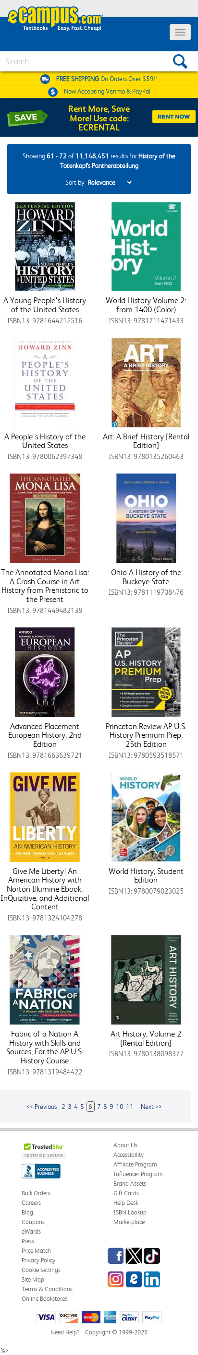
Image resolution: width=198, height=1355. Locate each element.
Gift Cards (126, 1193)
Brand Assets (129, 1183)
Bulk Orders (36, 1193)
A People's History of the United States (45, 441)
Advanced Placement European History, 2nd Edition (45, 735)
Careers (31, 1202)
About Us (125, 1145)
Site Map (33, 1279)
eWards (31, 1231)
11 (130, 1106)
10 (120, 1106)
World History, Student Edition (146, 875)
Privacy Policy (38, 1260)
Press (28, 1241)
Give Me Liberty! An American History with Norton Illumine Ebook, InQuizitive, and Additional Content (44, 889)
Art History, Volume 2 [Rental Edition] (146, 1038)
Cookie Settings (41, 1269)
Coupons (33, 1221)
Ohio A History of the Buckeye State (146, 576)
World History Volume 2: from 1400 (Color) (146, 304)
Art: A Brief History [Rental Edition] (146, 441)
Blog (27, 1212)
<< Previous (41, 1106)
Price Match (36, 1250)
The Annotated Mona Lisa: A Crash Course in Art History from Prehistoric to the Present (45, 585)
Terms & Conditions (47, 1289)
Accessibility (128, 1154)
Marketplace (129, 1221)
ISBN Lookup (130, 1212)
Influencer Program (138, 1174)
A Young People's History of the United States (44, 304)
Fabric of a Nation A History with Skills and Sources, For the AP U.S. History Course (44, 1047)
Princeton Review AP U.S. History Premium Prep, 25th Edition (146, 735)
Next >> (151, 1106)
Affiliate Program (135, 1164)
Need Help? (64, 1332)
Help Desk (125, 1202)
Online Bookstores (44, 1298)
